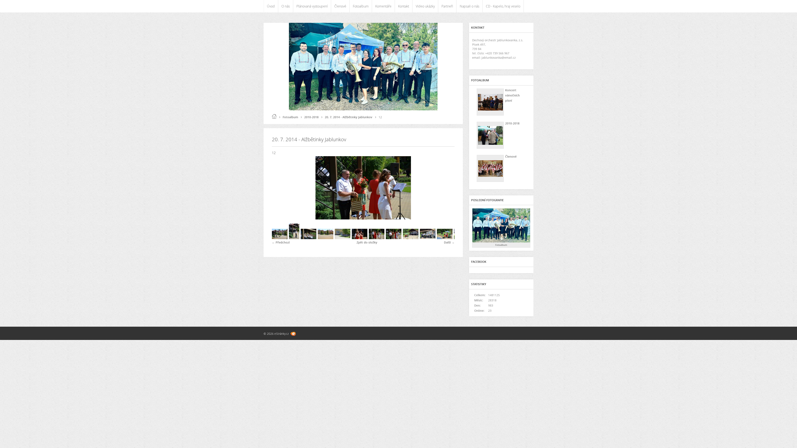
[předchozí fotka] (278, 187)
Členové (340, 6)
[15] (444, 238)
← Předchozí (281, 242)
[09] (359, 238)
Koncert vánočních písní (512, 95)
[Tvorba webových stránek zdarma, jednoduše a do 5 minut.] (293, 334)
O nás (285, 6)
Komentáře (383, 6)
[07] (342, 238)
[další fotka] (447, 187)
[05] (325, 238)
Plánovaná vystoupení (312, 6)
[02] (294, 238)
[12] (393, 238)
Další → (449, 242)
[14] (427, 238)
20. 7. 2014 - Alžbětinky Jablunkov (348, 117)
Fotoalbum (361, 6)
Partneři (447, 6)
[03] (308, 238)
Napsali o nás (469, 6)
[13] (410, 238)
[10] (376, 238)
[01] (279, 238)
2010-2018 (311, 117)
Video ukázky (425, 6)
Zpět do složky (367, 242)
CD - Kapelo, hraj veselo (503, 6)
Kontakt (403, 6)
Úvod (271, 6)
